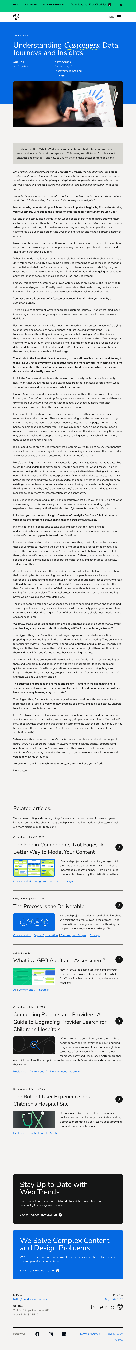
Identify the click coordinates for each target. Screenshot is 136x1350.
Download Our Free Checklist (88, 4)
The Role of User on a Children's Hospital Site (52, 1100)
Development (58, 1071)
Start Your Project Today (37, 1270)
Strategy (60, 75)
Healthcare (19, 1071)
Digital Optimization (46, 935)
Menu (110, 17)
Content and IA (64, 66)
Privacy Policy (114, 1334)
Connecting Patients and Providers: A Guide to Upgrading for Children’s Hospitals (59, 1022)
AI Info (119, 1340)
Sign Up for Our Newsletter (38, 1214)
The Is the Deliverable (48, 906)
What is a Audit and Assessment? (59, 960)
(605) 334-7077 (113, 1299)
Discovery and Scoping (68, 71)
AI (14, 990)
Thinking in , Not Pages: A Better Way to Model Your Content (58, 848)
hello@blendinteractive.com (30, 1299)
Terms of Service (90, 1334)
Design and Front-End (47, 881)
